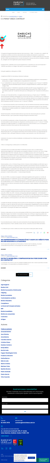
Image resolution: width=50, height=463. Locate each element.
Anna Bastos (5, 337)
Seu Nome (4, 397)
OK (25, 411)
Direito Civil (4, 287)
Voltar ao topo (4, 460)
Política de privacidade (19, 460)
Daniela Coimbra (6, 345)
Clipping (3, 293)
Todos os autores (6, 329)
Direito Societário (6, 295)
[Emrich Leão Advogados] (25, 4)
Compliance (5, 303)
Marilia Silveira (5, 369)
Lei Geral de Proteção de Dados (10, 306)
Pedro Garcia (5, 374)
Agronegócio (5, 285)
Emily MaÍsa (4, 347)
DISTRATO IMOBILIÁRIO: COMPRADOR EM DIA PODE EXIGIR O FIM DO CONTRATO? (24, 259)
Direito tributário (6, 301)
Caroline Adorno (6, 339)
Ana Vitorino (5, 334)
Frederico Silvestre (7, 355)
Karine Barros (5, 358)
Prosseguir (31, 457)
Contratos (4, 317)
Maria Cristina (5, 363)
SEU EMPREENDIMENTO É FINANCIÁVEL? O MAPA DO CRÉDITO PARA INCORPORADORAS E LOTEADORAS (25, 240)
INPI (2, 309)
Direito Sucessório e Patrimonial (11, 290)
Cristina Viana (5, 342)
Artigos (20, 16)
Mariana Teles (5, 366)
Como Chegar (5, 436)
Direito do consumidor (8, 314)
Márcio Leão (5, 361)
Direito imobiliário (8, 236)
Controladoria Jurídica (8, 298)
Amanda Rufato (13, 16)
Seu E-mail (4, 403)
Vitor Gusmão (5, 377)
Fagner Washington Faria (12, 237)
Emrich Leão (5, 350)
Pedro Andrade (5, 371)
